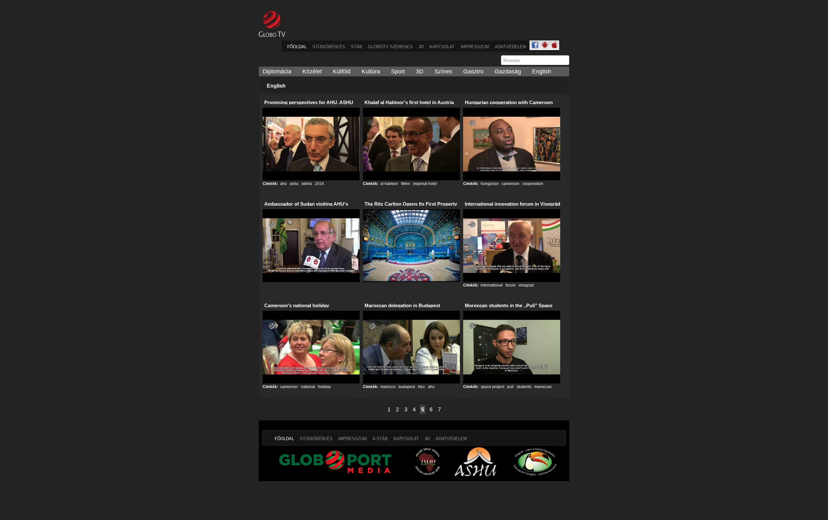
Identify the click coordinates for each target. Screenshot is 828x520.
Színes (443, 71)
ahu (283, 183)
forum (510, 285)
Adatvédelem (510, 46)
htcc (421, 387)
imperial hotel (424, 183)
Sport (398, 71)
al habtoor (389, 183)
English (541, 71)
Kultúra (371, 71)
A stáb (380, 438)
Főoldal (297, 46)
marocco (388, 387)
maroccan (542, 387)
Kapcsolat (442, 46)
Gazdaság (508, 71)
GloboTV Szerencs (390, 46)
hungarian (490, 183)
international (492, 285)
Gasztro (473, 71)
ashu (294, 183)
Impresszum (475, 46)
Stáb (356, 46)
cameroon (510, 183)
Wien (405, 183)
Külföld (342, 71)
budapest (406, 387)
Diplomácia (277, 71)
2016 (319, 183)
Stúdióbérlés (328, 46)
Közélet (312, 71)
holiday (324, 387)
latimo (306, 183)
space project (492, 387)
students (523, 387)
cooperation (532, 183)
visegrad (526, 285)
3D (421, 46)
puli (510, 387)
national (307, 387)
